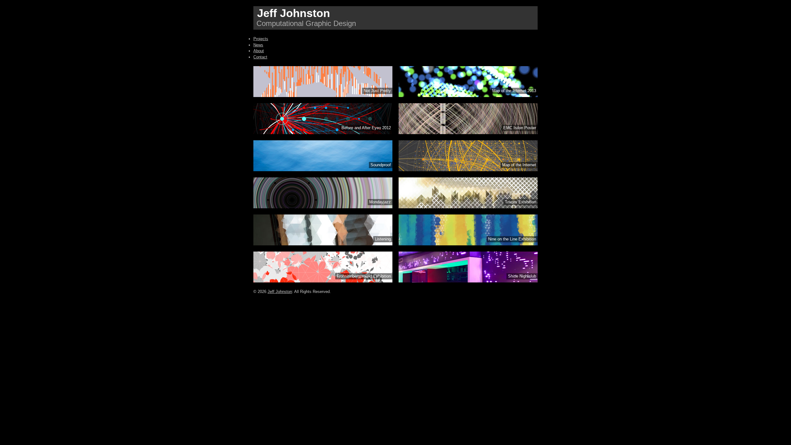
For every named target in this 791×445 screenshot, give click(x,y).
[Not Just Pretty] (322, 95)
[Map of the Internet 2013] (468, 95)
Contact (260, 57)
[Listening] (322, 244)
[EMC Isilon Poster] (468, 132)
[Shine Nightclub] (468, 281)
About (258, 51)
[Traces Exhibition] (468, 207)
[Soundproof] (322, 169)
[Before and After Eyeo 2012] (322, 132)
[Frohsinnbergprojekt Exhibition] (322, 281)
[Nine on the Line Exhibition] (468, 244)
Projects (260, 38)
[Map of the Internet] (468, 169)
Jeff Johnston (293, 13)
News (258, 45)
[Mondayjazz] (322, 207)
